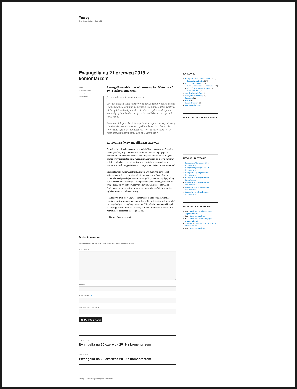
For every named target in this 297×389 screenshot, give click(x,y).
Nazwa (82, 284)
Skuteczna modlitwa (197, 216)
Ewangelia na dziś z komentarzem (197, 79)
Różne (187, 101)
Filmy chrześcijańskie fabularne (199, 88)
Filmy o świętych (193, 91)
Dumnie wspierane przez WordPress (99, 379)
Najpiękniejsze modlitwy (194, 96)
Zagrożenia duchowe (193, 105)
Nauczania (189, 98)
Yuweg (84, 17)
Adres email (85, 296)
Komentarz (85, 249)
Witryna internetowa (89, 307)
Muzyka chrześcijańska (193, 93)
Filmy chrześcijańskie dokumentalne (200, 86)
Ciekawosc (189, 223)
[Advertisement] (148, 52)
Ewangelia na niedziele (195, 81)
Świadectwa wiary (191, 103)
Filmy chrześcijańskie (193, 83)
